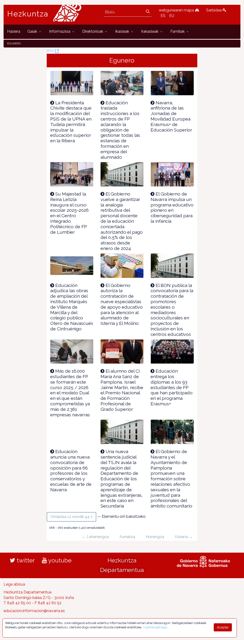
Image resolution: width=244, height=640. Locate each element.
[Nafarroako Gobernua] (203, 560)
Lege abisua (14, 584)
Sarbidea (214, 10)
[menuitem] (14, 32)
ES (163, 15)
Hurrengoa (155, 536)
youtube (59, 560)
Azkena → (184, 536)
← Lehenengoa (95, 536)
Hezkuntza (28, 14)
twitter (25, 560)
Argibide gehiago (155, 627)
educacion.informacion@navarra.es (34, 610)
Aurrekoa (127, 536)
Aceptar (223, 627)
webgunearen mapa (177, 10)
